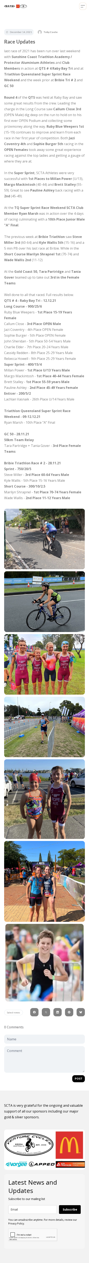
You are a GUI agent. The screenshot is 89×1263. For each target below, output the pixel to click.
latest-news (13, 1012)
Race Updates (19, 42)
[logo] (14, 6)
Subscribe (70, 1209)
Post (78, 1078)
